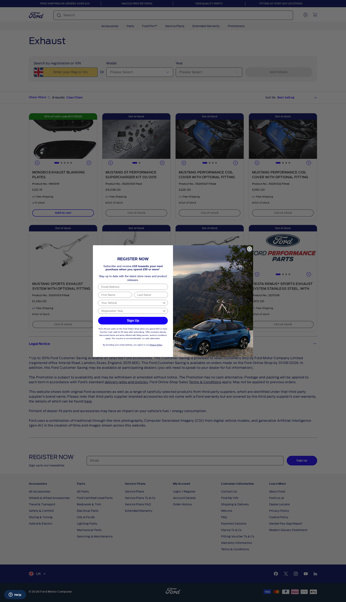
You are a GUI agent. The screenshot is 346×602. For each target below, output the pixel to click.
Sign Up (133, 320)
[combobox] (131, 303)
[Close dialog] (249, 249)
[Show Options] (164, 303)
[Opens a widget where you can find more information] (15, 595)
